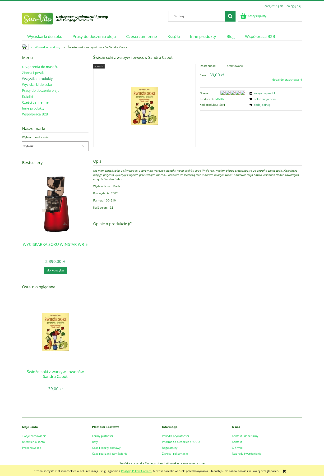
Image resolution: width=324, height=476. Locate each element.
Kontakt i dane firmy (245, 436)
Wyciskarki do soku (37, 84)
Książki (27, 96)
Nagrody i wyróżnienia (246, 454)
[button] (262, 93)
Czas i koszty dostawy (106, 448)
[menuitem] (45, 36)
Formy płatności (102, 436)
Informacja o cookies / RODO (181, 442)
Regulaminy (169, 448)
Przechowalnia (31, 448)
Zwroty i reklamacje (175, 454)
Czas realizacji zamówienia (110, 454)
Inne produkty (33, 108)
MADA (219, 99)
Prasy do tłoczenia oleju (41, 90)
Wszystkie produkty (37, 78)
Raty (95, 442)
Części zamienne (35, 102)
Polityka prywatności (175, 436)
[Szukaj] (230, 16)
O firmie (237, 448)
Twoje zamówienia (34, 436)
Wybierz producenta (35, 137)
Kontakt (237, 442)
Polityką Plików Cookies (136, 471)
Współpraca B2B (35, 114)
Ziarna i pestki (33, 72)
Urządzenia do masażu (40, 66)
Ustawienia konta (33, 442)
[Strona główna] (71, 18)
